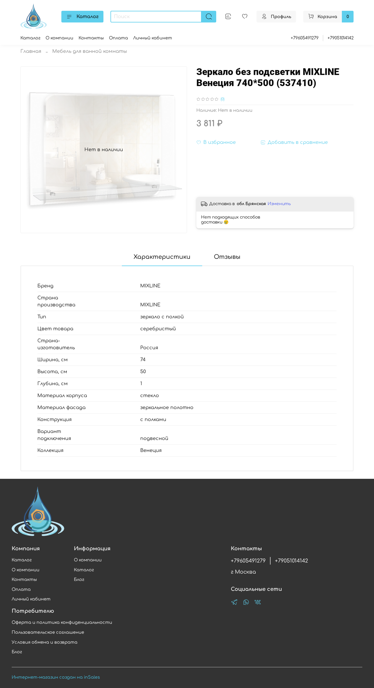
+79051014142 (341, 38)
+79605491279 (304, 38)
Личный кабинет (152, 38)
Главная (30, 51)
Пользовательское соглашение (48, 632)
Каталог (87, 16)
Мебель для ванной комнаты (89, 51)
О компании (59, 38)
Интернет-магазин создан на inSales (56, 677)
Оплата (118, 38)
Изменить (279, 204)
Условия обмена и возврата (44, 642)
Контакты (91, 38)
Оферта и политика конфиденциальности (62, 622)
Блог (79, 579)
